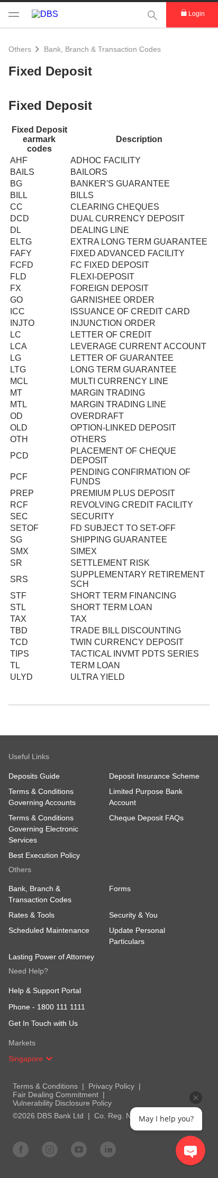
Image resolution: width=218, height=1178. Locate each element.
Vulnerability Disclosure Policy (62, 1103)
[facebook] (21, 1149)
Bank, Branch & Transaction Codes (102, 49)
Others (19, 49)
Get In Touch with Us (43, 1023)
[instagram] (50, 1149)
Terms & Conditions (45, 1086)
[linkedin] (108, 1149)
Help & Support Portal (44, 990)
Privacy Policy (111, 1086)
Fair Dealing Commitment (55, 1094)
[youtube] (79, 1149)
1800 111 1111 (61, 1007)
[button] (49, 1058)
